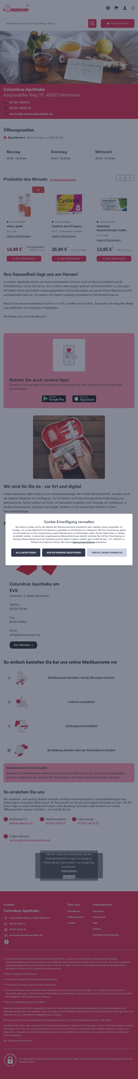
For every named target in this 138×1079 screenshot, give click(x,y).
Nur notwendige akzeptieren (64, 552)
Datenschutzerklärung (83, 542)
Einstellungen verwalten (107, 552)
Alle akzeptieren (26, 552)
